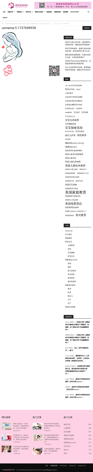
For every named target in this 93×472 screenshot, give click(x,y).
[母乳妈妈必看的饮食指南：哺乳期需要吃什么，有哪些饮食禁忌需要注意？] (37, 437)
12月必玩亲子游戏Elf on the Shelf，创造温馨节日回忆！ (21, 449)
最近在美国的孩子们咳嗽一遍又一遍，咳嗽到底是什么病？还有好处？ (27, 24)
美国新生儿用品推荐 (71, 200)
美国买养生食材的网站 (73, 150)
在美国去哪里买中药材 (73, 104)
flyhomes (70, 89)
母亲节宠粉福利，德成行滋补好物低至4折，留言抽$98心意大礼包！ (78, 49)
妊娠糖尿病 (68, 112)
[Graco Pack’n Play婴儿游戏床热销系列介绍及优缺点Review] (37, 426)
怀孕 (69, 292)
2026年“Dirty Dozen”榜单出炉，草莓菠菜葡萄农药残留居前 (78, 62)
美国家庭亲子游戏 (71, 188)
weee (78, 89)
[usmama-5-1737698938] (12, 62)
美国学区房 (79, 181)
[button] (88, 12)
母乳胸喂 (67, 139)
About (5, 17)
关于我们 (68, 234)
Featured (68, 231)
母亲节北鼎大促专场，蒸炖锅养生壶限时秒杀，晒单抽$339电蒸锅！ (78, 43)
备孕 (69, 289)
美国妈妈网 (7, 470)
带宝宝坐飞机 (69, 131)
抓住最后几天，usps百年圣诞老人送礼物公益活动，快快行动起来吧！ (21, 437)
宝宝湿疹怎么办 (70, 116)
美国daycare (71, 146)
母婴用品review (71, 260)
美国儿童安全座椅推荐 (74, 154)
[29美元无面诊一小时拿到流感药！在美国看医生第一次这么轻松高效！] (6, 426)
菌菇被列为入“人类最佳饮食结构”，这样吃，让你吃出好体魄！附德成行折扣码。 (77, 358)
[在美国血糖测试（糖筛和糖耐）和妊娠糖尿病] (37, 451)
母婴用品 (19, 12)
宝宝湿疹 (84, 112)
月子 (69, 299)
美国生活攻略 (39, 12)
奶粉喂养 (79, 108)
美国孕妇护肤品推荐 (72, 177)
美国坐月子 (83, 169)
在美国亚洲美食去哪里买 (73, 101)
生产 (69, 303)
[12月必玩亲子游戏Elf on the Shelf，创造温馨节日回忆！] (6, 449)
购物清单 (49, 12)
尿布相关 (71, 278)
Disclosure (74, 12)
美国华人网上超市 (71, 169)
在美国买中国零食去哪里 (73, 97)
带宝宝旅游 (80, 131)
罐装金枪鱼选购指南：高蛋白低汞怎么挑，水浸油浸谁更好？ (78, 56)
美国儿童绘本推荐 (75, 165)
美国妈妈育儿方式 (83, 173)
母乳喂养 (81, 135)
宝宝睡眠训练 (70, 124)
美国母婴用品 (73, 203)
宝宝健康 (71, 252)
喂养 (69, 267)
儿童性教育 (69, 93)
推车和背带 (72, 281)
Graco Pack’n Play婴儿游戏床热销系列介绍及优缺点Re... (52, 426)
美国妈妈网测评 (70, 173)
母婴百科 (10, 12)
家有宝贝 (28, 12)
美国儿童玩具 (70, 158)
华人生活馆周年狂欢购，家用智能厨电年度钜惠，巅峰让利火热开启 (78, 68)
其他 (69, 249)
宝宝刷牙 (77, 112)
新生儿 (70, 296)
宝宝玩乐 (71, 256)
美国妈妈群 (57, 12)
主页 (4, 12)
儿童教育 (71, 245)
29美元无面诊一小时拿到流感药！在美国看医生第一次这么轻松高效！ (21, 426)
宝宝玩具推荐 (72, 120)
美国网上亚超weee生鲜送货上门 (75, 211)
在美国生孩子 (70, 108)
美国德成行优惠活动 (72, 196)
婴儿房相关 (72, 270)
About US (72, 466)
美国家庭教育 (75, 192)
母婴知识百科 (70, 285)
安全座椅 (71, 274)
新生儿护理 (70, 135)
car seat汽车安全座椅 (73, 85)
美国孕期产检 (69, 181)
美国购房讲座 (69, 215)
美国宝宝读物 (71, 184)
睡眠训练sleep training (74, 143)
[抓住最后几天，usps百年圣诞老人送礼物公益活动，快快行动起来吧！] (6, 437)
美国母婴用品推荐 (72, 207)
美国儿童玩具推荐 (73, 161)
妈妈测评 (65, 12)
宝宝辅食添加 (74, 127)
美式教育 (81, 215)
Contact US (81, 466)
